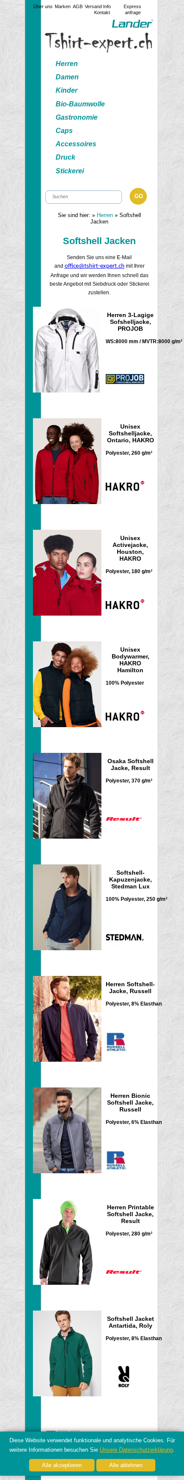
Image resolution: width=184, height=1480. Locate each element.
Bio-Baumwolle (80, 104)
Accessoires (76, 144)
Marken (63, 6)
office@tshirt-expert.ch (95, 266)
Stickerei (70, 171)
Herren (67, 63)
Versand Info (98, 6)
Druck (65, 157)
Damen (67, 77)
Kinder (66, 90)
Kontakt (102, 12)
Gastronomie (77, 117)
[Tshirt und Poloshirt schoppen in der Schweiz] (98, 50)
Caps (64, 130)
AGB (78, 6)
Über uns (43, 6)
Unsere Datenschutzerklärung (136, 1450)
